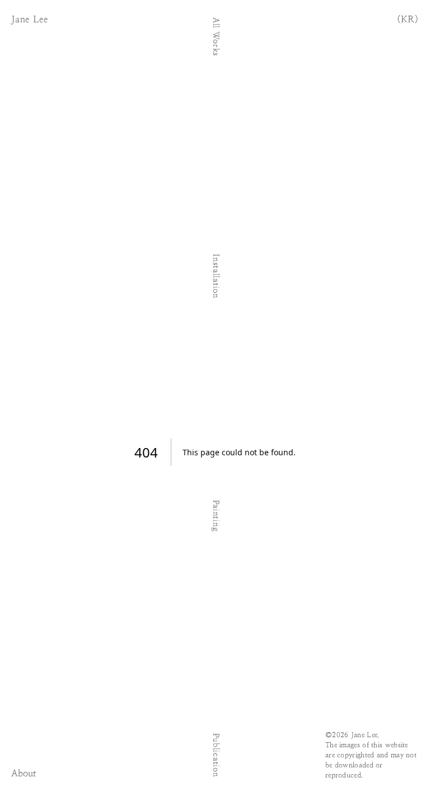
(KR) (408, 20)
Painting (215, 516)
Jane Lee (29, 20)
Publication (215, 755)
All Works (215, 36)
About (23, 774)
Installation (215, 276)
